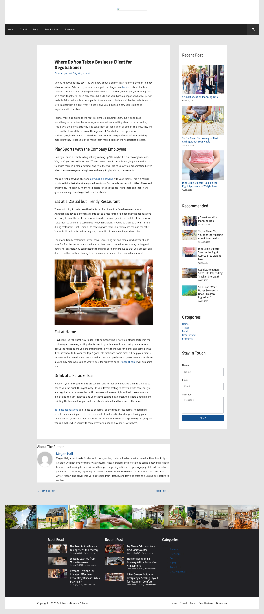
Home (11, 29)
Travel (23, 29)
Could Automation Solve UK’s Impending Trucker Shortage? (210, 273)
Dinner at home (128, 361)
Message (186, 394)
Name (185, 365)
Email (185, 380)
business (126, 87)
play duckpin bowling (101, 178)
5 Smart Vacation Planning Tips (200, 97)
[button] (253, 29)
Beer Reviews (52, 29)
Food (35, 29)
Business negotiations (66, 409)
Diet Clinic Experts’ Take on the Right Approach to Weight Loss (199, 184)
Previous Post (46, 490)
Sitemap (84, 603)
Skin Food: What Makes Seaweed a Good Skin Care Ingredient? (208, 292)
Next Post (163, 490)
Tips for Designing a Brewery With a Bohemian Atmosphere (142, 562)
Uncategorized (64, 73)
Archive (174, 549)
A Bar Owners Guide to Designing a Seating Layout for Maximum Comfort (142, 578)
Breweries (70, 29)
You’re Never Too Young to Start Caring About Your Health (200, 140)
